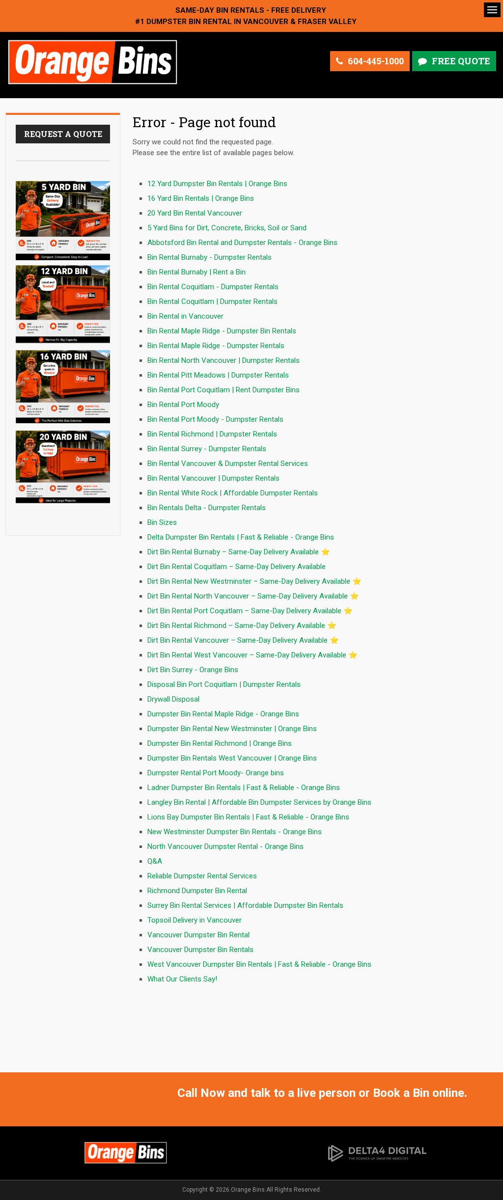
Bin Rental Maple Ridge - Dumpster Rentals (215, 345)
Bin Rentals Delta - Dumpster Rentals (206, 507)
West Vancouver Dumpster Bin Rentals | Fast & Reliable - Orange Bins (259, 964)
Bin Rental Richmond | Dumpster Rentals (212, 434)
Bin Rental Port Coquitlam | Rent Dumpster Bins (223, 389)
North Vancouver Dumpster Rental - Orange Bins (225, 846)
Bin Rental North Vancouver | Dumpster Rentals (223, 360)
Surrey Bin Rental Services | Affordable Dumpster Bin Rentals (245, 905)
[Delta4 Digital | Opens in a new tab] (377, 1151)
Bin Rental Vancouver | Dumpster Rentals (213, 478)
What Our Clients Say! (182, 979)
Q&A (154, 861)
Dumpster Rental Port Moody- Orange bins (215, 772)
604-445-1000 (376, 61)
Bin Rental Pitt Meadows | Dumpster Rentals (218, 375)
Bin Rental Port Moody (183, 404)
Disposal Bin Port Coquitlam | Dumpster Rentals (224, 684)
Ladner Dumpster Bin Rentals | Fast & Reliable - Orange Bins (243, 787)
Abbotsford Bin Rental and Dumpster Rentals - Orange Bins (242, 242)
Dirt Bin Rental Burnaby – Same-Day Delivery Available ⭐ (238, 551)
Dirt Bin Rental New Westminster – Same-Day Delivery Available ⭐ (254, 581)
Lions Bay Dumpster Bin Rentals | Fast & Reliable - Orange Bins (248, 817)
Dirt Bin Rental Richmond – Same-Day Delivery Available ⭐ (241, 625)
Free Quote (461, 61)
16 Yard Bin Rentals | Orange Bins (200, 198)
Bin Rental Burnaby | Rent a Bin (196, 272)
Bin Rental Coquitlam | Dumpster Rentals (212, 301)
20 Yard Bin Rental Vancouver (194, 213)
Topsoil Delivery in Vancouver (194, 920)
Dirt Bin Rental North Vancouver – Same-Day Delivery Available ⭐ (253, 596)
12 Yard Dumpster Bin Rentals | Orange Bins (217, 183)
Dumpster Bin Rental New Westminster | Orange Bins (232, 728)
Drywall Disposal (173, 699)
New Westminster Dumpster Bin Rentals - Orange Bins (234, 831)
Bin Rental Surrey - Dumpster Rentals (206, 448)
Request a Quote (63, 134)
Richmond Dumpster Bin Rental (197, 890)
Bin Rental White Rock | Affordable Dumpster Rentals (232, 493)
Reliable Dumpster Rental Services (202, 876)
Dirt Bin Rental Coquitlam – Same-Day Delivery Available (236, 566)
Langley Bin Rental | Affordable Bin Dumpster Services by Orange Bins (259, 802)
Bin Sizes (162, 522)
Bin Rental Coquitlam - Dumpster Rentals (213, 286)
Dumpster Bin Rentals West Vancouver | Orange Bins (232, 758)
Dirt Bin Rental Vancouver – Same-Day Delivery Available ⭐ (243, 640)
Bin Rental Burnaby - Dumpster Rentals (209, 257)
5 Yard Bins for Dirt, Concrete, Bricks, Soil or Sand (227, 227)
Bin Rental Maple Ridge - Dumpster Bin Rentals (221, 331)
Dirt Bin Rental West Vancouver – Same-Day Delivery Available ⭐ (252, 655)
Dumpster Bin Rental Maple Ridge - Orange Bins (223, 713)
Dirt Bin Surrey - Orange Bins (192, 669)
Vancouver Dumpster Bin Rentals (200, 949)
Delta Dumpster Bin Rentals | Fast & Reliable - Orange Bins (240, 537)
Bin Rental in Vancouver (185, 316)
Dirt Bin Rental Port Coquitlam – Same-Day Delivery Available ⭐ (250, 610)
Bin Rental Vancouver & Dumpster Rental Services (227, 463)
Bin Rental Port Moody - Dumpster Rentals (215, 419)
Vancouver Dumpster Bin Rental (198, 934)
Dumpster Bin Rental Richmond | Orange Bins (219, 743)
